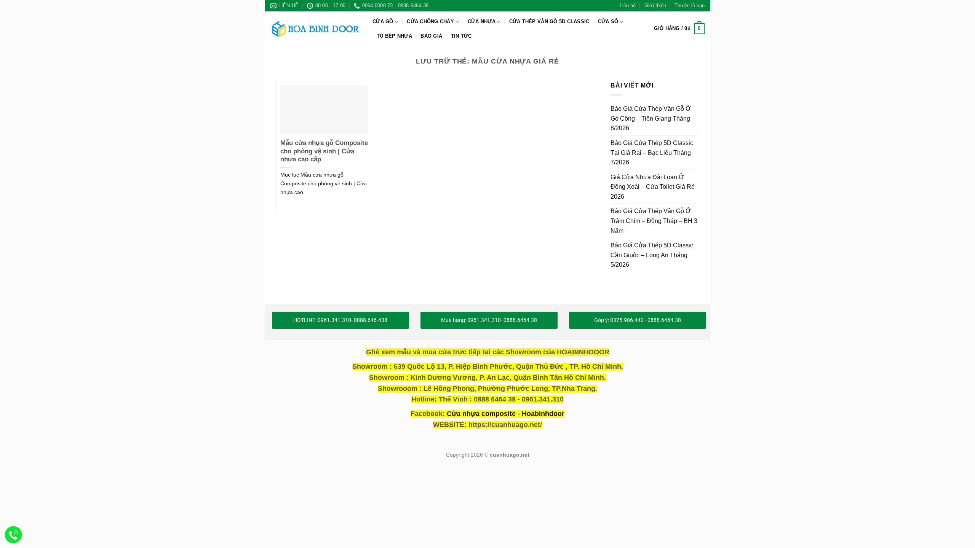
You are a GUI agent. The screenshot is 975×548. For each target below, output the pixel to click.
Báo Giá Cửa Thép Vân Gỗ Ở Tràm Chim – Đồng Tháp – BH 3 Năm (654, 221)
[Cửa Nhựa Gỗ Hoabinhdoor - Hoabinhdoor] (315, 28)
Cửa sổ (608, 21)
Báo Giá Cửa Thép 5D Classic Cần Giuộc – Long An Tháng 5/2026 (652, 255)
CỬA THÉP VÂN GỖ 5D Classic (549, 21)
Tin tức (461, 36)
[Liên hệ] (13, 534)
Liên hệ (628, 5)
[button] (679, 29)
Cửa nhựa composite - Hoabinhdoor (505, 413)
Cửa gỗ (382, 21)
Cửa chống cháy (430, 21)
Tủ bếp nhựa (394, 36)
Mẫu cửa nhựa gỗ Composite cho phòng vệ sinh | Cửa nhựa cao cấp (324, 151)
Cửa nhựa (481, 21)
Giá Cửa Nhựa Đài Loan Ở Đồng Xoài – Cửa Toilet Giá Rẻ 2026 (653, 186)
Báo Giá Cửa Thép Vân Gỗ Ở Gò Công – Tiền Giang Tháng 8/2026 (651, 118)
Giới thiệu (655, 5)
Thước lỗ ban (690, 5)
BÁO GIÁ (431, 36)
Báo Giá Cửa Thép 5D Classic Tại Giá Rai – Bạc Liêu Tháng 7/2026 (652, 153)
